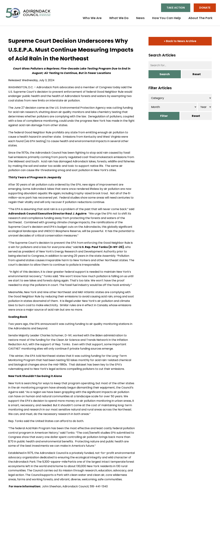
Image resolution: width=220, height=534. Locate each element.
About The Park (200, 18)
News (140, 18)
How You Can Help (166, 18)
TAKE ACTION (176, 8)
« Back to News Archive (180, 41)
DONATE (204, 8)
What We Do (119, 18)
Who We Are (92, 18)
